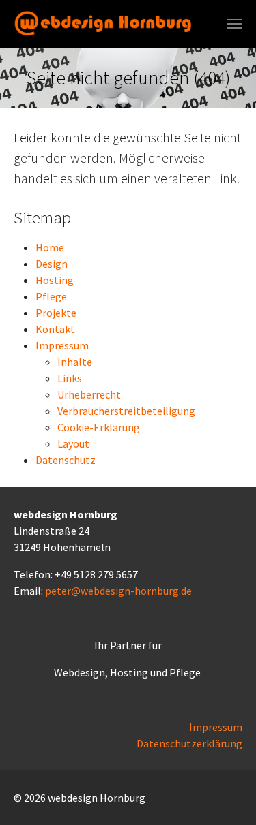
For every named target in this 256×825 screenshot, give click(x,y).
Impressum (62, 345)
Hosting (54, 280)
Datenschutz (65, 460)
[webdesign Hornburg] (105, 23)
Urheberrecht (89, 394)
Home (49, 247)
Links (69, 378)
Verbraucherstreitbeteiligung (126, 411)
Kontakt (55, 329)
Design (51, 263)
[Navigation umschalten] (234, 23)
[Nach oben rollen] (226, 795)
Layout (73, 443)
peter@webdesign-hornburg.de (118, 590)
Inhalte (74, 362)
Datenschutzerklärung (189, 743)
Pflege (51, 296)
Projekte (55, 313)
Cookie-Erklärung (98, 427)
